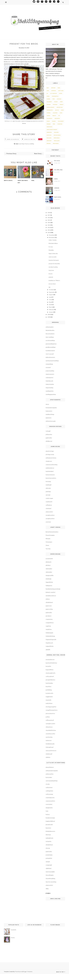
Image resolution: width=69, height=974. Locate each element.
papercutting (49, 609)
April (50, 304)
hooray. (13, 937)
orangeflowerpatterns (51, 710)
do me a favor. (52, 284)
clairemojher (49, 568)
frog (54, 123)
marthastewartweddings (52, 360)
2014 (49, 222)
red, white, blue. (58, 169)
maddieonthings (50, 414)
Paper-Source (25, 143)
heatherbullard (49, 471)
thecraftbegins (50, 875)
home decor (49, 126)
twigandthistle (49, 646)
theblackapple (49, 632)
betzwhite (48, 666)
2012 (49, 227)
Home (61, 101)
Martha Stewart (50, 107)
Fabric (48, 96)
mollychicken (49, 703)
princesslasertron (50, 713)
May (50, 302)
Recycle (57, 110)
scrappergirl (49, 865)
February (51, 309)
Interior (48, 104)
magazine (56, 132)
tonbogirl (48, 431)
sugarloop (48, 626)
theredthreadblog (50, 878)
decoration (57, 118)
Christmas (53, 90)
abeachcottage (50, 451)
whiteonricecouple (51, 421)
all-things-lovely (50, 454)
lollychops (48, 834)
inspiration (49, 132)
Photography (50, 110)
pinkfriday (48, 491)
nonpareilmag (49, 364)
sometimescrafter (50, 733)
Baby (48, 87)
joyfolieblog (49, 690)
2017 (49, 215)
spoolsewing (49, 737)
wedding (31, 143)
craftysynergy (49, 794)
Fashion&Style (55, 96)
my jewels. (13, 929)
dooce (47, 404)
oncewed (48, 367)
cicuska (48, 784)
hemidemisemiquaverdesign (53, 589)
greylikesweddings (51, 347)
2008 (49, 317)
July (50, 297)
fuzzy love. (51, 270)
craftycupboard (50, 676)
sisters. (56, 179)
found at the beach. (54, 260)
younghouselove (50, 515)
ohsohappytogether (51, 706)
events (48, 121)
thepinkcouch (49, 643)
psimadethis (49, 858)
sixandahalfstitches (51, 730)
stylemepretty (49, 377)
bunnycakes (49, 777)
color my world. (52, 257)
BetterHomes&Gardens (52, 532)
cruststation (49, 804)
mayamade (48, 700)
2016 (49, 217)
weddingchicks (50, 391)
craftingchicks (49, 791)
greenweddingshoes (51, 344)
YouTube (48, 548)
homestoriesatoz (50, 474)
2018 (49, 212)
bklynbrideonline (50, 330)
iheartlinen (48, 686)
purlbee (48, 717)
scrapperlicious (50, 622)
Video (61, 112)
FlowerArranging (50, 535)
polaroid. (51, 277)
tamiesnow (48, 740)
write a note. (8, 180)
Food (53, 98)
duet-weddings (50, 337)
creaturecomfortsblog (51, 464)
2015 (49, 220)
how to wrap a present (52, 129)
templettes (49, 629)
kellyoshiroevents (50, 357)
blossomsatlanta (50, 333)
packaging (49, 137)
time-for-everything (51, 882)
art (59, 115)
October (51, 289)
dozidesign (48, 578)
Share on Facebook (13, 139)
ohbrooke (48, 488)
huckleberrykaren (50, 350)
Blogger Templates (27, 971)
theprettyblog (49, 387)
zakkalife (48, 649)
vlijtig (47, 888)
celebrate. (56, 188)
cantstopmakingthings (52, 780)
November (51, 237)
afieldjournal (49, 441)
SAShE (62, 110)
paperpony (48, 417)
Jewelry (61, 104)
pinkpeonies (49, 434)
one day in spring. (53, 267)
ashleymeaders (50, 327)
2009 (49, 314)
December (51, 235)
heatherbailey (49, 683)
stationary (49, 140)
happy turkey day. (53, 253)
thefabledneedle (50, 744)
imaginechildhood (50, 821)
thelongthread (49, 747)
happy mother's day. (23, 181)
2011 (49, 230)
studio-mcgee (49, 498)
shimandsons (49, 727)
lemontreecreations (51, 478)
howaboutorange (50, 818)
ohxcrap (48, 848)
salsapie (48, 861)
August (51, 294)
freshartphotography (51, 407)
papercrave (49, 605)
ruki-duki (48, 495)
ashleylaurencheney (51, 458)
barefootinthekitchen (51, 663)
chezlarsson (49, 461)
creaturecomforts (50, 801)
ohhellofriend (49, 602)
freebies (48, 123)
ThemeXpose (18, 971)
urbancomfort (49, 511)
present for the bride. (54, 263)
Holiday (56, 101)
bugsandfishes (49, 669)
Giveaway (59, 98)
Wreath (54, 115)
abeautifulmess (50, 767)
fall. (49, 287)
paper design (56, 137)
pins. (33, 180)
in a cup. (51, 246)
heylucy (48, 814)
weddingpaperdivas (51, 394)
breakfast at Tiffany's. (54, 280)
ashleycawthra (49, 774)
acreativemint (49, 558)
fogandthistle (49, 582)
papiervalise (49, 437)
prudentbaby (49, 855)
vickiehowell (49, 754)
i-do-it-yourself (50, 354)
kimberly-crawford (50, 592)
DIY (47, 93)
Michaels (48, 538)
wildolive (48, 757)
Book (59, 87)
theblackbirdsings (50, 636)
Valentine (55, 112)
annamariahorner (50, 659)
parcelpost (48, 616)
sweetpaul (48, 508)
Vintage (48, 115)
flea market (61, 121)
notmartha (48, 841)
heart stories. (57, 197)
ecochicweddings (50, 340)
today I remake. (53, 240)
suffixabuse (49, 505)
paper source (10, 121)
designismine (49, 807)
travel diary (57, 140)
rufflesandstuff (50, 720)
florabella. (51, 250)
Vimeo (47, 545)
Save (41, 139)
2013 (49, 225)
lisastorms (48, 828)
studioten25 (49, 501)
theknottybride (50, 384)
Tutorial (49, 112)
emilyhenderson (50, 468)
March (50, 307)
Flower (48, 98)
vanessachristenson (51, 750)
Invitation (55, 104)
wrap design (56, 143)
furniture (59, 123)
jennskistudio (49, 824)
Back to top (60, 971)
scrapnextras (49, 619)
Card (20, 143)
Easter (60, 93)
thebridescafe (49, 381)
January (51, 312)
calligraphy (49, 118)
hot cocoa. (57, 160)
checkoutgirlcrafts (50, 673)
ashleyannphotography (52, 770)
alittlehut (48, 565)
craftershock (49, 787)
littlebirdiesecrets (50, 831)
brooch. (51, 273)
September (52, 292)
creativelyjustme (50, 797)
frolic (47, 811)
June (50, 299)
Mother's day (60, 107)
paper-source (11, 61)
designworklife (49, 575)
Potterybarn (49, 542)
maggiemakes (49, 696)
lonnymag (48, 481)
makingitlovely (49, 838)
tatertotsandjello (50, 871)
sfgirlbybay (48, 868)
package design (57, 135)
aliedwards (48, 562)
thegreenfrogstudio (51, 639)
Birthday (53, 87)
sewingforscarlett (50, 723)
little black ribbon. (53, 243)
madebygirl (48, 485)
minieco (48, 599)
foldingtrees (49, 585)
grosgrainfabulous (50, 679)
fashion (54, 121)
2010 (49, 232)
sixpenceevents (50, 374)
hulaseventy (49, 411)
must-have (49, 135)
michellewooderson (51, 595)
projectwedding (50, 370)
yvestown (48, 522)
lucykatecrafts (49, 693)
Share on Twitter (29, 139)
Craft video (60, 90)
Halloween (49, 101)
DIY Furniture (53, 93)
